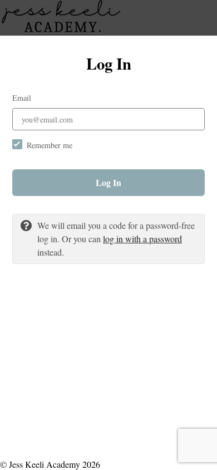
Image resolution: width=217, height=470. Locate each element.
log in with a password (142, 238)
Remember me (49, 145)
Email (21, 97)
